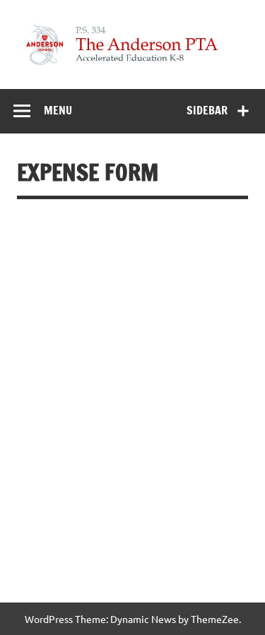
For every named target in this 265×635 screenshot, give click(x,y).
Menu (58, 110)
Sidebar (207, 110)
